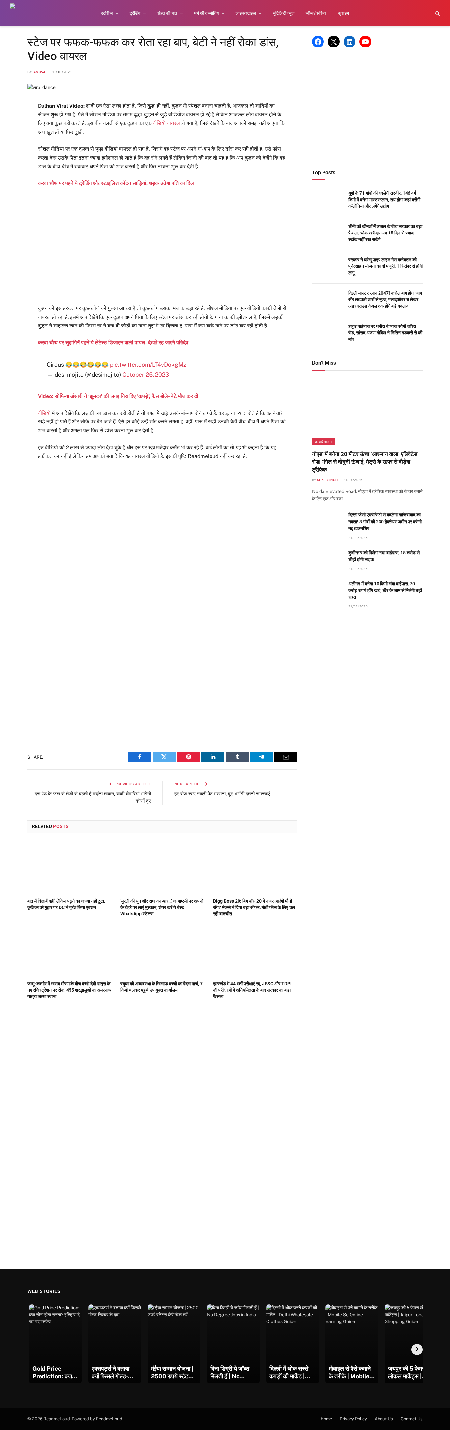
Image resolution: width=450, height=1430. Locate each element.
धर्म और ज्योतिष (206, 13)
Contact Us (412, 1418)
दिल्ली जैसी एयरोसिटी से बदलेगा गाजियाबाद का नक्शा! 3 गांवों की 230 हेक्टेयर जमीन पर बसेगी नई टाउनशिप (385, 521)
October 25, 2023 (145, 374)
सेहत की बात (167, 13)
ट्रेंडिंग (135, 13)
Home (326, 1418)
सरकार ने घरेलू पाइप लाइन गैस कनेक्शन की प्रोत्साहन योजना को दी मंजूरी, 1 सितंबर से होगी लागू (385, 266)
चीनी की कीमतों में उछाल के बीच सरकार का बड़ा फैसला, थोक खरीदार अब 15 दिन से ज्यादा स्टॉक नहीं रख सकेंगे (385, 233)
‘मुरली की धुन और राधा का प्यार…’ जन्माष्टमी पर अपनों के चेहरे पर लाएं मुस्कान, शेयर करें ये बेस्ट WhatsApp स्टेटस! (161, 907)
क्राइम (343, 13)
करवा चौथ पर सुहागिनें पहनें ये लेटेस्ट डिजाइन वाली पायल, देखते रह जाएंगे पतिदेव (113, 342)
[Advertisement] (162, 246)
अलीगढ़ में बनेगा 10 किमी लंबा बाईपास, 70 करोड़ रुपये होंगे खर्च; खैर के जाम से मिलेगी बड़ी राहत (385, 590)
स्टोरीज (107, 13)
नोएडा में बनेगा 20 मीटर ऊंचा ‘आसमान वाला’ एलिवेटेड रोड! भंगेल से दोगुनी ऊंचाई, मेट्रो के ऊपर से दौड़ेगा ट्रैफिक (364, 462)
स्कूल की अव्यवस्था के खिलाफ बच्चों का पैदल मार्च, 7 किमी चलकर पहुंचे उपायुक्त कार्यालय (161, 987)
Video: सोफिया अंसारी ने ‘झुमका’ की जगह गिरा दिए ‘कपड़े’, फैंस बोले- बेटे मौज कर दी (118, 396)
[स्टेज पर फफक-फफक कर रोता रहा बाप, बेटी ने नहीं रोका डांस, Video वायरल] (41, 87)
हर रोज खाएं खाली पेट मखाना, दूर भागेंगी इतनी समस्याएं (222, 794)
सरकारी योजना (323, 442)
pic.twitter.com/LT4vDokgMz (148, 364)
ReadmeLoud (109, 1418)
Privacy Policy (353, 1418)
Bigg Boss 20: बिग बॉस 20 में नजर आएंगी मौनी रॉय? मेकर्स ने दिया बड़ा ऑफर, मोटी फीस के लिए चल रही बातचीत (254, 907)
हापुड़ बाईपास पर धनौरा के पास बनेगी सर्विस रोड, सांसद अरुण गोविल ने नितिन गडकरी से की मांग (385, 333)
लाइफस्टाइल (246, 13)
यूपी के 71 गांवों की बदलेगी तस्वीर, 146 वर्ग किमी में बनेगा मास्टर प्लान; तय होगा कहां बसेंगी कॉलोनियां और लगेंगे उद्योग (384, 199)
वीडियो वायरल (166, 123)
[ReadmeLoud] (20, 13)
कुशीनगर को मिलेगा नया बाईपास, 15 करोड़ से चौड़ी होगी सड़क (384, 556)
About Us (384, 1418)
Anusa (39, 72)
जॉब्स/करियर (316, 13)
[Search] (437, 13)
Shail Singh (327, 480)
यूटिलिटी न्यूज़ (284, 13)
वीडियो (44, 413)
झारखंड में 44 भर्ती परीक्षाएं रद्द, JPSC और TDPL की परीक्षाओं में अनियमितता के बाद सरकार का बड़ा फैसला (253, 990)
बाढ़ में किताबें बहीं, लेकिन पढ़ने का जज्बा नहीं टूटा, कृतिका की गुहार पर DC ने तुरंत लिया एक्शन (66, 904)
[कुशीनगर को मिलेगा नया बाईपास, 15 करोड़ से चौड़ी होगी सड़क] (327, 560)
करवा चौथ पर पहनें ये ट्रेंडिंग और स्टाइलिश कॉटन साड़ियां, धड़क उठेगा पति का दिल (116, 183)
